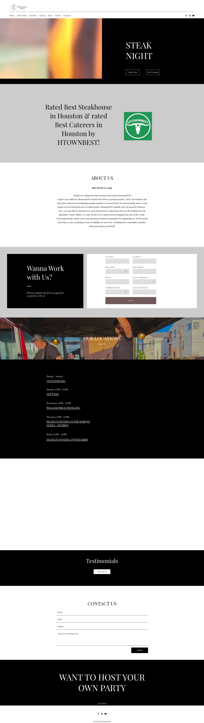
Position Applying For (141, 277)
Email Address (138, 267)
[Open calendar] (126, 271)
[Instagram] (190, 15)
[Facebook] (186, 15)
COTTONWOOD (56, 381)
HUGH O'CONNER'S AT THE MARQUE (68, 421)
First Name (110, 257)
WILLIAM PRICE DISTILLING (63, 408)
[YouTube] (193, 15)
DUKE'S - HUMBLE (57, 425)
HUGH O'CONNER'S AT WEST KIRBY (67, 439)
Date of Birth (110, 267)
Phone (108, 277)
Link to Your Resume (140, 287)
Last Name (137, 257)
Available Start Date (113, 287)
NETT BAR (53, 394)
